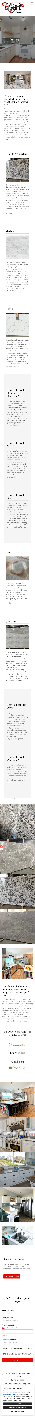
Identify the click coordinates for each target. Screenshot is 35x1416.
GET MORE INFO (12, 1276)
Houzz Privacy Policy (9, 1394)
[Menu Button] (32, 3)
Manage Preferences (17, 1411)
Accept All (17, 1404)
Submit (17, 1360)
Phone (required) (8, 1325)
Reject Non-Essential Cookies (17, 1407)
